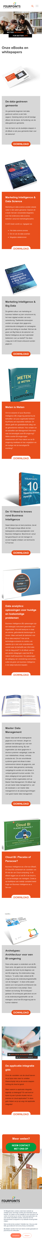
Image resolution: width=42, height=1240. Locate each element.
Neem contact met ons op (21, 1147)
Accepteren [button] (15, 1235)
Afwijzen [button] (27, 1235)
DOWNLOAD (21, 143)
